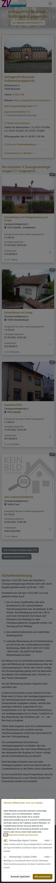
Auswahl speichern (20, 876)
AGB (6, 835)
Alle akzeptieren (43, 876)
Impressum (33, 835)
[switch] (6, 857)
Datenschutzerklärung (18, 835)
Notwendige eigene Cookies (23, 840)
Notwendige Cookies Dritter (23, 856)
